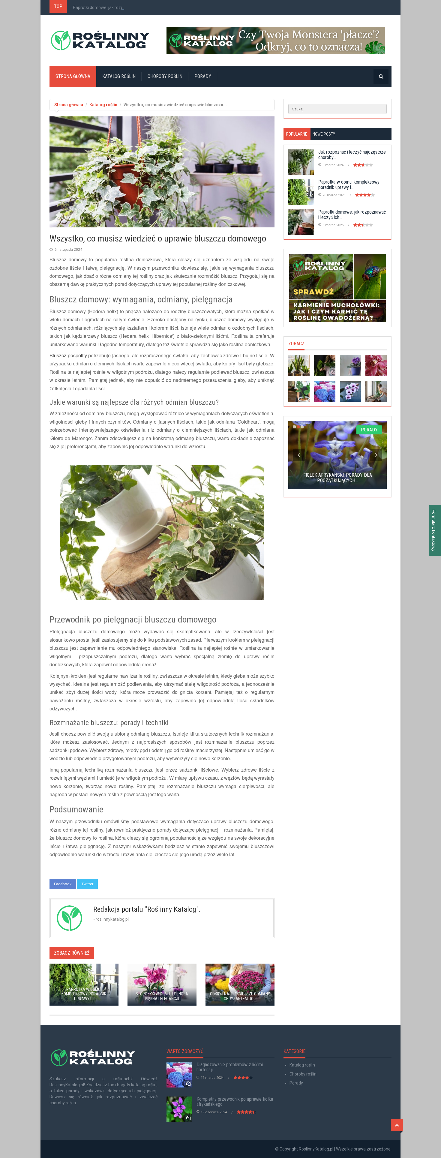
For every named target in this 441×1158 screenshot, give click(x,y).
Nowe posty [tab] (324, 134)
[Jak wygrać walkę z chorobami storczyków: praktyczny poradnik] (350, 391)
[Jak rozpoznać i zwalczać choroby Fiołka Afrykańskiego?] (350, 365)
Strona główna (73, 76)
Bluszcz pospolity (68, 355)
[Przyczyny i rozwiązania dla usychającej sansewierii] (299, 365)
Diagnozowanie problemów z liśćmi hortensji (229, 1067)
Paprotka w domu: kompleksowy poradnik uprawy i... (349, 184)
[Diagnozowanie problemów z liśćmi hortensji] (324, 391)
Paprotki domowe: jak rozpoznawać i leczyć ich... (118, 7)
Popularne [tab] (296, 134)
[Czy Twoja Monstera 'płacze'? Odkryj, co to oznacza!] (279, 40)
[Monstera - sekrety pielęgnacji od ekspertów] (299, 391)
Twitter (87, 884)
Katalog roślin (119, 76)
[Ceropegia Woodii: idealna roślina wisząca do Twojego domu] (376, 391)
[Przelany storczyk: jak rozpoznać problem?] (376, 365)
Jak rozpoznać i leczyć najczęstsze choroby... (352, 154)
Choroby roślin (165, 76)
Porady (202, 76)
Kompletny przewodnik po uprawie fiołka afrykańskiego (234, 1101)
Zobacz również (71, 953)
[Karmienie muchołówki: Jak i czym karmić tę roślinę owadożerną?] (337, 288)
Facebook (63, 884)
